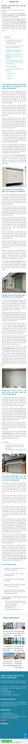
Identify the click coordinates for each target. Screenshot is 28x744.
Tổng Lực (18, 742)
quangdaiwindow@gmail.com (16, 609)
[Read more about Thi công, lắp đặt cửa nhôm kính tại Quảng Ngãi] (8, 625)
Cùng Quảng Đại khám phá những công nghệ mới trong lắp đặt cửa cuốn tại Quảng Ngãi (14, 42)
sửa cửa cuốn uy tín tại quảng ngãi (9, 16)
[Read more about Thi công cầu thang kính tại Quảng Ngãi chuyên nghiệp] (19, 655)
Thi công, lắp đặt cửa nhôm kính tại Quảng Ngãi (8, 633)
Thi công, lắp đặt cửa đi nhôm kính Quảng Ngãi (19, 633)
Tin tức (8, 10)
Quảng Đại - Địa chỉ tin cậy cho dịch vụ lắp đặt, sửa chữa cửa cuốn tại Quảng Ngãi (14, 56)
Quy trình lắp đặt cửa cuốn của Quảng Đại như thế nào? (14, 580)
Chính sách (10, 76)
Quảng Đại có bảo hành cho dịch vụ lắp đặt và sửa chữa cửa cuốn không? (14, 585)
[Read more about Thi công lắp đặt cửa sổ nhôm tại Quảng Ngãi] (8, 640)
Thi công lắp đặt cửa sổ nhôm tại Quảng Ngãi (8, 648)
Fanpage (9, 78)
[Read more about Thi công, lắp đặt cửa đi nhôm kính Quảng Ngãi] (19, 625)
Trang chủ (3, 10)
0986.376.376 (6, 741)
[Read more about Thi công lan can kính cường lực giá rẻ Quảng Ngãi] (8, 655)
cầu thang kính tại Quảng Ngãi (17, 445)
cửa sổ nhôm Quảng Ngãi (20, 449)
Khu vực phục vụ (11, 73)
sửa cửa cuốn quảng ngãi (20, 15)
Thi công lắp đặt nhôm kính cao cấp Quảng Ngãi (19, 648)
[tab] (14, 569)
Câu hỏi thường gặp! (11, 66)
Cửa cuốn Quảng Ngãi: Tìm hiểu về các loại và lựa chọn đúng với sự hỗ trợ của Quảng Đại (14, 62)
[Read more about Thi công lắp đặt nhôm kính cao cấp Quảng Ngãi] (19, 640)
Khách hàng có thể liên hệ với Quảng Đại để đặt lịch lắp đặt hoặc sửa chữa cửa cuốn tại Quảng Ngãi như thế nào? (14, 591)
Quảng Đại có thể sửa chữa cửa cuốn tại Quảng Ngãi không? (14, 574)
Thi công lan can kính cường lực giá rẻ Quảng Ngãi (8, 663)
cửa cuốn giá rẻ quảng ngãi (14, 13)
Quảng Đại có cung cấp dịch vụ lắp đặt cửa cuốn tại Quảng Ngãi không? (14, 569)
